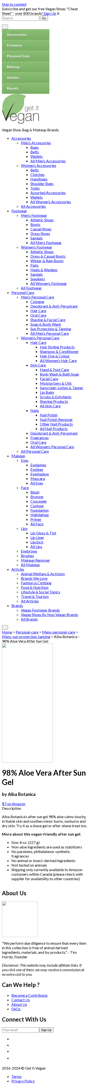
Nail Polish (48, 415)
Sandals (36, 238)
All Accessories (33, 206)
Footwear (14, 45)
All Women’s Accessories (50, 201)
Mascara (37, 478)
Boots (35, 224)
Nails (34, 410)
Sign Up (49, 13)
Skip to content (14, 4)
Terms (16, 1076)
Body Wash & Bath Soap (59, 374)
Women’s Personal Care (40, 338)
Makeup (13, 67)
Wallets (36, 156)
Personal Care (18, 56)
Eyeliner (36, 469)
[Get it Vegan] (20, 122)
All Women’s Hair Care (58, 360)
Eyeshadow (39, 474)
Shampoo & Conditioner (59, 351)
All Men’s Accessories (48, 161)
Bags (34, 147)
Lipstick (36, 542)
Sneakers (37, 279)
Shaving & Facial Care (47, 319)
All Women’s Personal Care (52, 446)
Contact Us (20, 999)
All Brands (29, 619)
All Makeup (30, 564)
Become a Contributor (29, 995)
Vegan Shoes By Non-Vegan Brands (49, 614)
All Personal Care (35, 451)
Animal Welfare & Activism (43, 573)
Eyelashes (38, 465)
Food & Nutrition (34, 587)
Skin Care (38, 365)
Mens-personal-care (58, 632)
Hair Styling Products (57, 347)
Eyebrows (29, 551)
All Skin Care (50, 406)
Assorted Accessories (48, 192)
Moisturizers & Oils (56, 383)
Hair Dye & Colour (55, 356)
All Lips (36, 546)
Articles (13, 78)
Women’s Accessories (38, 165)
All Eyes (36, 483)
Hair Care (38, 310)
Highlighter (39, 514)
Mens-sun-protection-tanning (26, 636)
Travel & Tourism (35, 596)
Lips (24, 528)
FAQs (16, 1009)
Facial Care (49, 378)
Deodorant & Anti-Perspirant (54, 306)
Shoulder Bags (42, 183)
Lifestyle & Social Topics (40, 592)
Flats (34, 265)
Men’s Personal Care (37, 297)
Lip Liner (37, 537)
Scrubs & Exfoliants (55, 396)
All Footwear (31, 288)
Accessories (17, 35)
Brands (13, 88)
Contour (37, 505)
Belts (34, 151)
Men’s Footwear (34, 215)
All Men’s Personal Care (49, 333)
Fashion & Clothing (36, 583)
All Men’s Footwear (46, 242)
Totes (35, 188)
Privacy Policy (23, 1081)
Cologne (37, 301)
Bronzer (37, 496)
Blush (34, 492)
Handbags (38, 179)
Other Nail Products (56, 424)
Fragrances (39, 437)
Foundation (39, 510)
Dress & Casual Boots (48, 256)
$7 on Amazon (13, 803)
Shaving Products (54, 401)
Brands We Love (34, 578)
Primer (36, 519)
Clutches (37, 174)
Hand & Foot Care (54, 369)
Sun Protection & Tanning (50, 328)
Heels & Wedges (43, 269)
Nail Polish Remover (56, 419)
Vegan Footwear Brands (40, 610)
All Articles (30, 601)
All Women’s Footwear (48, 283)
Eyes (24, 460)
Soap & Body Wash (45, 324)
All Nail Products (54, 428)
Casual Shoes (41, 229)
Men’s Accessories (36, 142)
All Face (36, 524)
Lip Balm (47, 392)
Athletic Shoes (42, 220)
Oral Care (38, 315)
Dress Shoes (40, 233)
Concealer (38, 501)
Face (25, 487)
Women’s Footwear (36, 247)
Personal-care (27, 632)
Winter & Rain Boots (47, 260)
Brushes (27, 555)
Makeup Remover (35, 560)
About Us (19, 1004)
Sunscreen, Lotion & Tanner (61, 387)
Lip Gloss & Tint (43, 533)
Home (7, 632)
